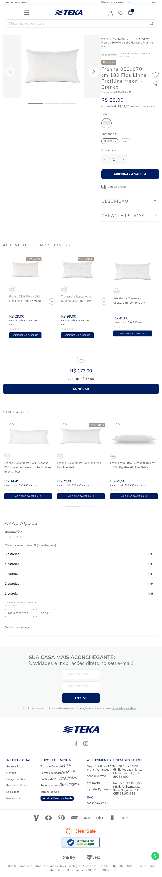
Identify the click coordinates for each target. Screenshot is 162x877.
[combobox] (81, 23)
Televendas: (115, 2)
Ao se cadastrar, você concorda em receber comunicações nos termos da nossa (82, 708)
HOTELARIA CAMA (123, 39)
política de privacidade (124, 708)
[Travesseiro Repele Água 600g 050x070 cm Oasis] (64, 289)
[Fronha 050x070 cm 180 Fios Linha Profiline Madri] (12, 289)
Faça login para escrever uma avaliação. (135, 54)
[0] (129, 12)
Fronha (125, 141)
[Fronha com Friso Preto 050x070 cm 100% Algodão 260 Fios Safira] (113, 456)
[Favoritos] (122, 12)
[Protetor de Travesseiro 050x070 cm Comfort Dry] (116, 291)
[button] (110, 12)
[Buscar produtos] (152, 23)
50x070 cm (110, 141)
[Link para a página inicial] (105, 39)
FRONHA (144, 39)
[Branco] (107, 129)
